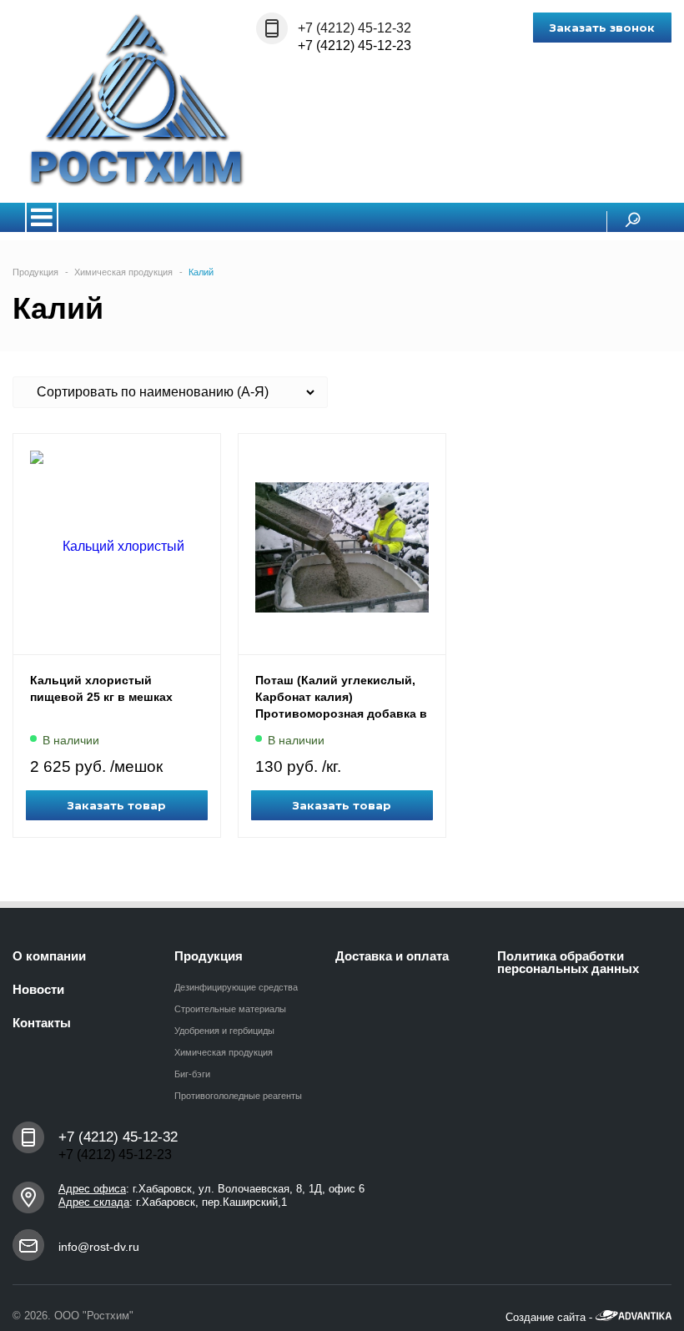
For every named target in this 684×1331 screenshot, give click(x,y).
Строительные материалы (230, 1009)
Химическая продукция (223, 1052)
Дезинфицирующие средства (236, 987)
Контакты (42, 1023)
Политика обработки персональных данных (568, 962)
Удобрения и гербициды (224, 1031)
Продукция (208, 956)
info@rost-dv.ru (98, 1246)
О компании (49, 956)
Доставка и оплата (392, 956)
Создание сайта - (550, 1317)
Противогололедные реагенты (238, 1096)
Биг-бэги (192, 1074)
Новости (38, 989)
